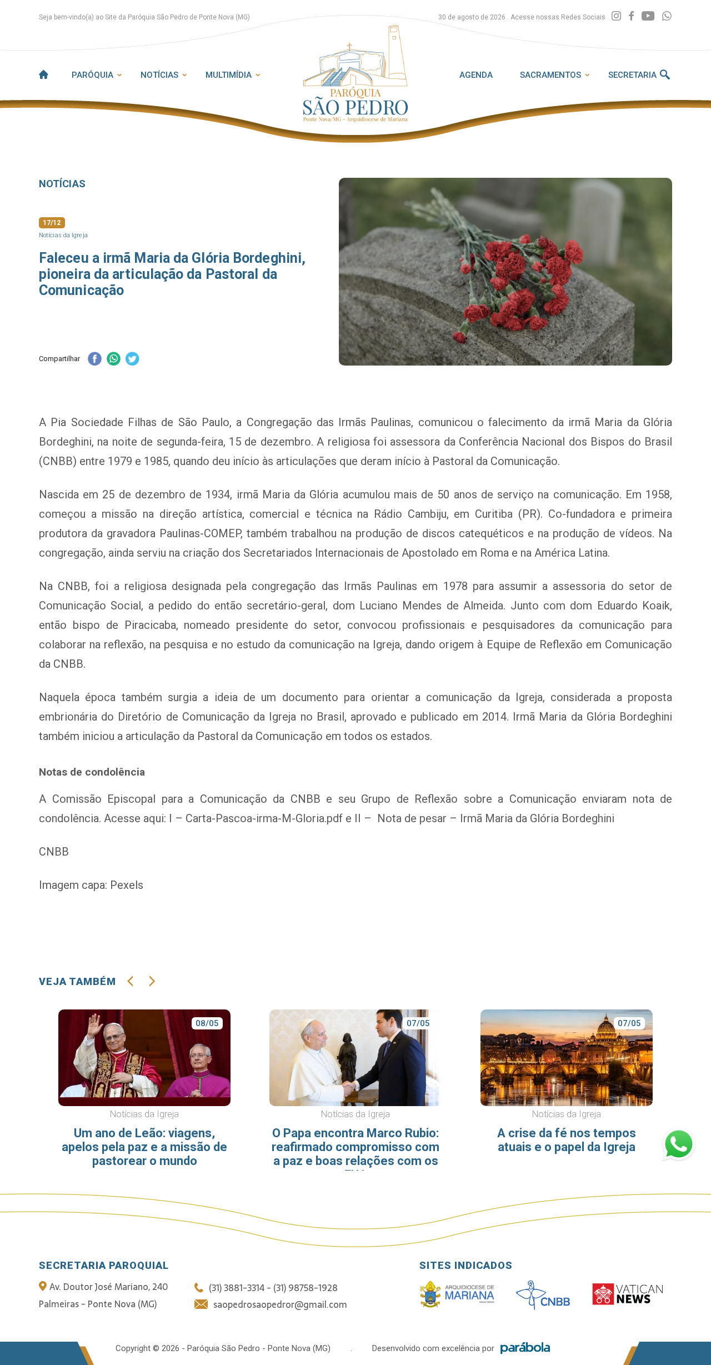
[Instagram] (616, 16)
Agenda (476, 75)
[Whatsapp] (667, 16)
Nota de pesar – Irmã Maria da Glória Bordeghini (495, 818)
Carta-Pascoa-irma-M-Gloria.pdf (264, 818)
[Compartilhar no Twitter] (132, 359)
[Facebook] (631, 16)
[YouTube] (648, 16)
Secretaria (632, 75)
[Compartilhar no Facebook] (94, 359)
